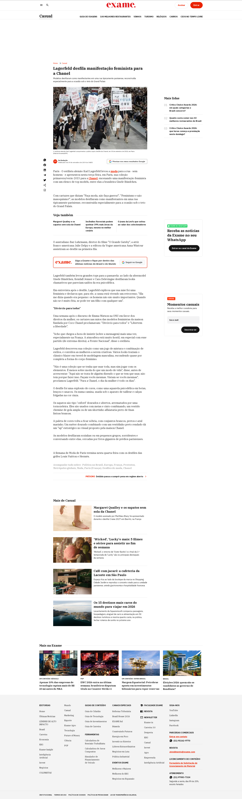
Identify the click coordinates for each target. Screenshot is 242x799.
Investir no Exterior (121, 741)
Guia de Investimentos (96, 721)
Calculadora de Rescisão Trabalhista (95, 742)
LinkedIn (173, 715)
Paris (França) (92, 468)
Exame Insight (46, 749)
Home (55, 63)
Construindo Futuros (122, 731)
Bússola (54, 679)
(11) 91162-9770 (181, 740)
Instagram (174, 720)
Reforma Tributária (121, 711)
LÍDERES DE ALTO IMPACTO (47, 723)
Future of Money (72, 735)
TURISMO (149, 16)
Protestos (129, 464)
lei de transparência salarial (123, 795)
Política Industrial (120, 756)
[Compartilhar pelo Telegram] (44, 175)
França (118, 464)
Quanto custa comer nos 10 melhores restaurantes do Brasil (185, 119)
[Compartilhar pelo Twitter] (44, 180)
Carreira (43, 734)
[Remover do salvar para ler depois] (44, 190)
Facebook (173, 725)
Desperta (148, 732)
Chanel (93, 178)
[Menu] (41, 5)
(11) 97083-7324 (181, 777)
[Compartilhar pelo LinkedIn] (44, 170)
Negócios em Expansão (123, 778)
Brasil (42, 729)
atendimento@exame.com (182, 752)
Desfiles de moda (112, 468)
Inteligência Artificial (45, 756)
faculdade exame (153, 705)
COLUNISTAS (45, 772)
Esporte (68, 720)
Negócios (43, 767)
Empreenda (149, 757)
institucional (45, 795)
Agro (146, 752)
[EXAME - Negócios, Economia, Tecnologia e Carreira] (121, 5)
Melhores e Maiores (121, 768)
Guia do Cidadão (93, 711)
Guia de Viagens (88, 16)
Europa (108, 464)
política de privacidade (98, 795)
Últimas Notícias (47, 716)
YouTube (173, 710)
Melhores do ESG (120, 773)
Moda (80, 468)
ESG (41, 744)
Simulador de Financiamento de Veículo (92, 759)
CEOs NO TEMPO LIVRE (192, 16)
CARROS (174, 16)
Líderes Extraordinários (123, 746)
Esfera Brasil (140, 679)
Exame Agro (70, 725)
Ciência (67, 740)
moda (114, 171)
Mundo (67, 705)
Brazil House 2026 (121, 716)
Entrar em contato (178, 736)
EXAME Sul (117, 721)
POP (66, 745)
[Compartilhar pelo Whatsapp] (44, 159)
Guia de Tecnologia (94, 716)
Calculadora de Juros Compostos (95, 750)
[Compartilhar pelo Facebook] (44, 164)
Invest (42, 762)
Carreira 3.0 (150, 727)
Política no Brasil (92, 464)
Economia (44, 739)
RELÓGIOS (162, 16)
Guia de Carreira (93, 726)
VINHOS (137, 16)
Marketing (69, 715)
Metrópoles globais (64, 468)
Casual (45, 16)
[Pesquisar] (47, 5)
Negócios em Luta (120, 751)
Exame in (148, 722)
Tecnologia (69, 730)
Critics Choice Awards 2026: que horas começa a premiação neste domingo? (184, 131)
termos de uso (60, 795)
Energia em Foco (120, 736)
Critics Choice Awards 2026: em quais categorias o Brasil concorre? (183, 107)
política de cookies (77, 795)
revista (148, 711)
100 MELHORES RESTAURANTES (115, 16)
